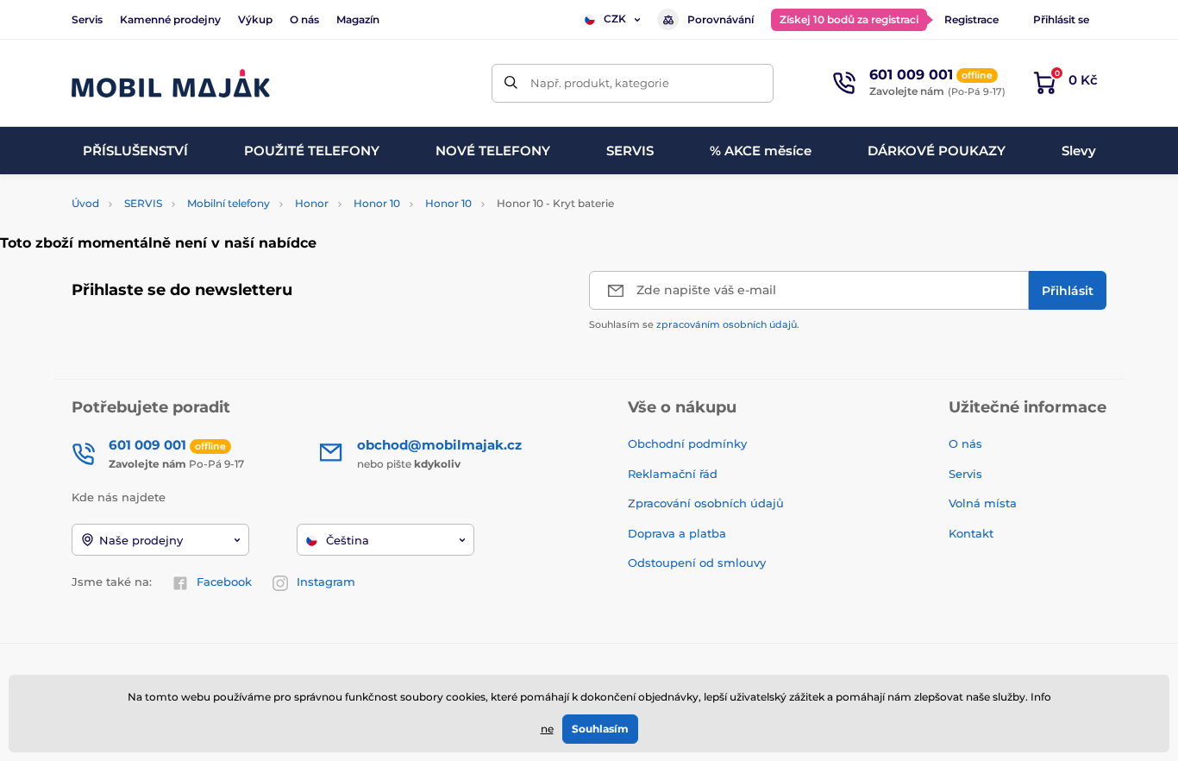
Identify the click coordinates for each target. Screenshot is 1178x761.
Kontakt (971, 533)
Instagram (326, 581)
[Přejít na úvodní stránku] (171, 83)
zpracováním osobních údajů (726, 324)
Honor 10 (377, 203)
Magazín (357, 19)
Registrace (971, 19)
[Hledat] (511, 83)
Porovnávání (720, 19)
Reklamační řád (672, 474)
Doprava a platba (677, 533)
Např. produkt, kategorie (599, 83)
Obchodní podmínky (687, 443)
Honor (312, 203)
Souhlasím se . (694, 324)
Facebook (224, 581)
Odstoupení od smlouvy (698, 562)
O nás (304, 19)
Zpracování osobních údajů (706, 503)
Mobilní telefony (228, 203)
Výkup (255, 19)
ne (547, 728)
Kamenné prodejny (170, 19)
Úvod (85, 203)
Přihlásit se (1061, 19)
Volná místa (983, 503)
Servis (87, 19)
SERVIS (143, 203)
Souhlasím (600, 728)
